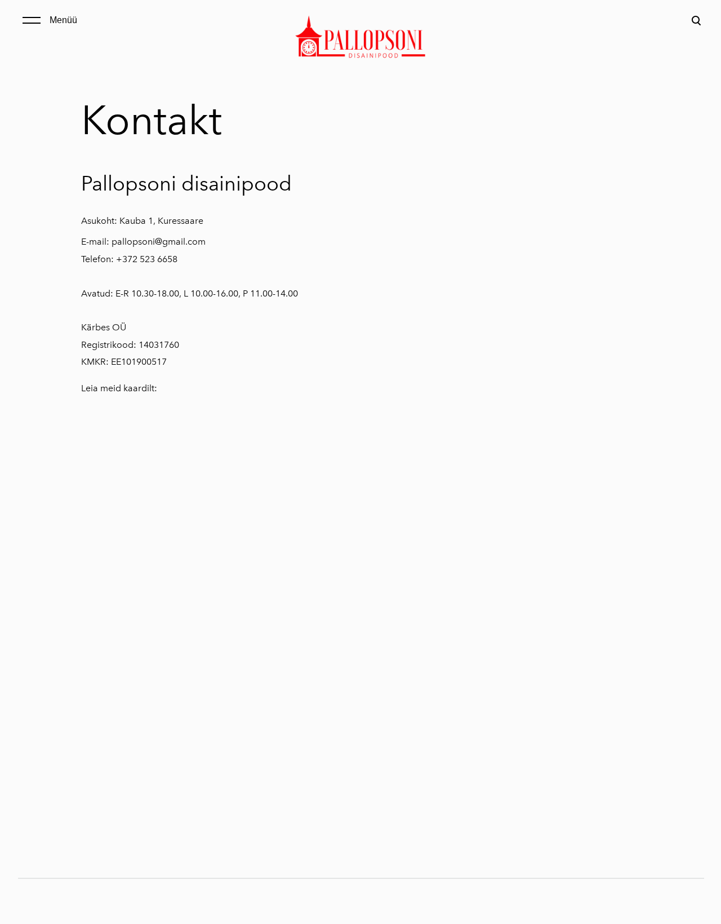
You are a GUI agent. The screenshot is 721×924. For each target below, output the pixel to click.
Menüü (63, 20)
